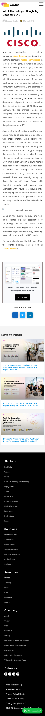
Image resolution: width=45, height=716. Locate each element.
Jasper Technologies (30, 60)
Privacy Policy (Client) (15, 694)
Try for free (22, 297)
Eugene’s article (9, 248)
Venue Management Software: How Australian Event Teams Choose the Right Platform (20, 367)
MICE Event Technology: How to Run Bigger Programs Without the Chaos (20, 404)
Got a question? (34, 711)
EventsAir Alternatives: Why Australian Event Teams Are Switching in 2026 (21, 440)
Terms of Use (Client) (15, 699)
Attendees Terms (13, 689)
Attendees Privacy (14, 685)
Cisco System (19, 56)
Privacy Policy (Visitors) (16, 703)
